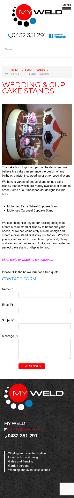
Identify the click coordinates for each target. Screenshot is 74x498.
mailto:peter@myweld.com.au (23, 429)
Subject (8, 320)
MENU (66, 5)
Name (8, 289)
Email (7, 304)
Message (10, 336)
